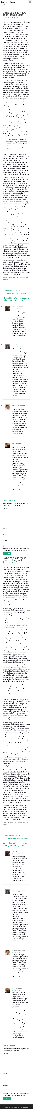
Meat (26, 277)
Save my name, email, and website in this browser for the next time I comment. (16, 549)
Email (4, 534)
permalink (5, 279)
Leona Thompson (17, 345)
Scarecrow (16, 17)
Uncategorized (11, 277)
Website (5, 540)
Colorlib (15, 1107)
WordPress (25, 1107)
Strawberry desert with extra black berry (18, 293)
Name (5, 528)
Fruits (5, 277)
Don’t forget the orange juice (12, 290)
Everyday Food (21, 277)
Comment (6, 508)
